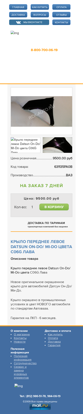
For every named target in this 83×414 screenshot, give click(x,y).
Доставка (54, 341)
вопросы (39, 15)
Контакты (20, 338)
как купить (39, 7)
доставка (18, 15)
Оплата (53, 338)
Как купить (55, 334)
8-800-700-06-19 (44, 50)
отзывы (61, 15)
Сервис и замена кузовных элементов (21, 372)
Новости (20, 341)
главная (18, 7)
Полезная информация (22, 357)
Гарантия (54, 345)
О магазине (22, 334)
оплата (61, 7)
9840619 (61, 44)
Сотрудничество (25, 363)
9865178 (42, 44)
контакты (61, 22)
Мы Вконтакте (32, 22)
